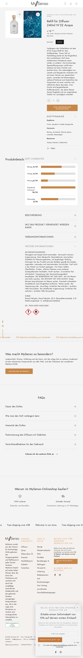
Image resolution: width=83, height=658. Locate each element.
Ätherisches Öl (27, 554)
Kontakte (40, 557)
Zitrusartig (31, 199)
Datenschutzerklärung (60, 645)
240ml (59, 42)
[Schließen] (77, 607)
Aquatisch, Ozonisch (31, 188)
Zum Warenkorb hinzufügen (62, 108)
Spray (23, 550)
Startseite (50, 15)
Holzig (29, 173)
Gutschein (25, 568)
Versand (57, 34)
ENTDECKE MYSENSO (19, 371)
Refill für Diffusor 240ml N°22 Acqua (61, 15)
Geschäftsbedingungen (46, 592)
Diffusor (24, 547)
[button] (65, 3)
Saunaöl (24, 557)
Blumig (29, 167)
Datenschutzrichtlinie (12, 645)
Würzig (30, 180)
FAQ (39, 554)
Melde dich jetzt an (64, 561)
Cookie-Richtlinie (26, 645)
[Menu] (6, 3)
